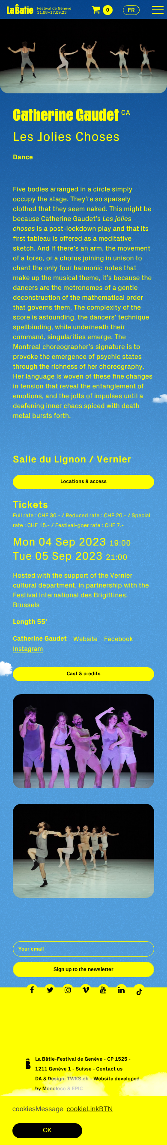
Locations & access (83, 481)
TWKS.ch (78, 1079)
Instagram (28, 648)
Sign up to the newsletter (83, 969)
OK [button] (47, 1130)
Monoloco (54, 1088)
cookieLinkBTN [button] (90, 1109)
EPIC (77, 1088)
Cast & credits (83, 674)
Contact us (109, 1069)
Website (85, 638)
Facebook (118, 638)
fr (131, 9)
